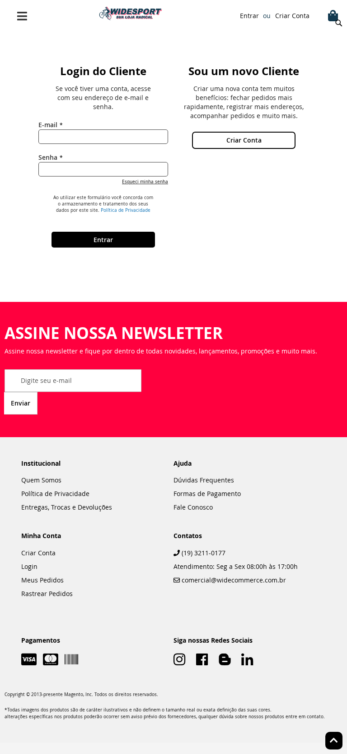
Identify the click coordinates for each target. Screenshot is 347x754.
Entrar (249, 15)
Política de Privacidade (125, 210)
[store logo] (130, 13)
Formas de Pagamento (207, 493)
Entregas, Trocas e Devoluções (66, 507)
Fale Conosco (193, 507)
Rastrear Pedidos (47, 593)
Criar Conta (292, 15)
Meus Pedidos (42, 580)
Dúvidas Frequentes (204, 480)
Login (29, 566)
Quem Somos (41, 480)
